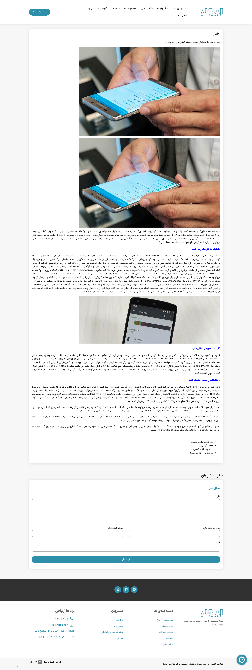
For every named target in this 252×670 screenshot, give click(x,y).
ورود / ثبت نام (40, 12)
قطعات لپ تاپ (166, 632)
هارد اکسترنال (146, 359)
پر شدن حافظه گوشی (203, 449)
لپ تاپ (169, 638)
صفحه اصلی (147, 9)
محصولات (131, 9)
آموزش (103, 9)
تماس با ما (182, 15)
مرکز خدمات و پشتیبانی (112, 632)
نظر (218, 496)
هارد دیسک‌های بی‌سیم (157, 407)
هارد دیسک (167, 626)
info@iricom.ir (60, 625)
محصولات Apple (165, 620)
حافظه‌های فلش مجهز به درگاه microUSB (120, 391)
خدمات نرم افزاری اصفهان (201, 453)
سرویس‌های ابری (90, 359)
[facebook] (126, 589)
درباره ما (89, 9)
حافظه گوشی (207, 446)
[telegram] (134, 589)
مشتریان (164, 9)
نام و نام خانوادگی (211, 528)
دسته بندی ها (180, 9)
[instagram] (117, 589)
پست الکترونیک (115, 528)
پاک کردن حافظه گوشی (202, 442)
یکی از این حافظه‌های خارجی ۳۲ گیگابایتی (181, 401)
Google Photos (200, 366)
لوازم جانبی (168, 644)
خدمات (116, 9)
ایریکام (174, 664)
